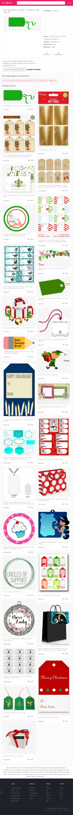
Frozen (48, 788)
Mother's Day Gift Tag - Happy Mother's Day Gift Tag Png (52, 340)
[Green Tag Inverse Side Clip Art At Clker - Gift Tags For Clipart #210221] (54, 287)
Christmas (32, 788)
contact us (20, 63)
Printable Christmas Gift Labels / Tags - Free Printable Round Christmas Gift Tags (16, 234)
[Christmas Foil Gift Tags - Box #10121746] (54, 119)
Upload (69, 3)
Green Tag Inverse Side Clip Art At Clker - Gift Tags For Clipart (53, 299)
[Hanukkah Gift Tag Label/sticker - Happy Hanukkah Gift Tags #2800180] (19, 389)
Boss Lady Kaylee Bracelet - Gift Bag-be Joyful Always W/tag (17, 639)
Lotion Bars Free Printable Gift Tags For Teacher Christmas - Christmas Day (17, 677)
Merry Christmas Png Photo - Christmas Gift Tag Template (52, 268)
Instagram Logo (15, 788)
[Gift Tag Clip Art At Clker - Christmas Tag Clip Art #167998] (19, 97)
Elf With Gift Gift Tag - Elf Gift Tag (48, 375)
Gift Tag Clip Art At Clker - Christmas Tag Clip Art (18, 105)
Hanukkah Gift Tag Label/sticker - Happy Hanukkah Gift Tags (18, 420)
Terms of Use (67, 810)
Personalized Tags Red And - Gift (48, 717)
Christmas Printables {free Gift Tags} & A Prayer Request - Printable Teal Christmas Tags (17, 458)
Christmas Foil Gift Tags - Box (47, 150)
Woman (48, 795)
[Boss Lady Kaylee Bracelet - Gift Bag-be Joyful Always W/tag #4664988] (19, 618)
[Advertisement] (22, 44)
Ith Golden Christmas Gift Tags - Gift (14, 713)
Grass (61, 793)
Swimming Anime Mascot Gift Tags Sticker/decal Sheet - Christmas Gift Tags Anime (17, 287)
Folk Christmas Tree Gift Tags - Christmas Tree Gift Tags (18, 196)
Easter (31, 798)
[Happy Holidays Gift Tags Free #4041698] (19, 573)
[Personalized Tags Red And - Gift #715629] (54, 687)
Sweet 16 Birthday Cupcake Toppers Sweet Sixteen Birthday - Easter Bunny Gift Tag (18, 547)
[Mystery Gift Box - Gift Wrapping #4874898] (19, 737)
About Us (46, 810)
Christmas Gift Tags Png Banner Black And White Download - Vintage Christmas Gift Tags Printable (53, 186)
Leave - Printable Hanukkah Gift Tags (49, 595)
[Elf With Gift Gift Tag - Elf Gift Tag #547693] (54, 361)
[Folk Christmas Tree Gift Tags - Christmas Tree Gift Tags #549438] (19, 179)
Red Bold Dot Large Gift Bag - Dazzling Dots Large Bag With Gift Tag (53, 499)
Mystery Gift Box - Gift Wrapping (13, 756)
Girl (47, 790)
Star (61, 795)
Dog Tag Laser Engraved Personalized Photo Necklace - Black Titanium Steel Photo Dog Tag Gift (18, 503)
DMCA (60, 810)
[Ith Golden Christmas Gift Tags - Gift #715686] (19, 698)
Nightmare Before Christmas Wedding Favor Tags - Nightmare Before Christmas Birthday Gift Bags (53, 649)
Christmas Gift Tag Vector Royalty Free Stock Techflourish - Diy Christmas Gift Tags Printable (52, 241)
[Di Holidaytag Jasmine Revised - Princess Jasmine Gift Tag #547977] (54, 525)
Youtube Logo (15, 793)
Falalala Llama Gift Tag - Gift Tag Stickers (50, 459)
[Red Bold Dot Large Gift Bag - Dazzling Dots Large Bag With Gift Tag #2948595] (54, 482)
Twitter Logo (15, 790)
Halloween (32, 790)
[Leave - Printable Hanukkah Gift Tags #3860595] (54, 573)
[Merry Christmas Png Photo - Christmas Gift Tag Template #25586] (54, 258)
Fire (61, 790)
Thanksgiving (33, 793)
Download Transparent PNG (14, 69)
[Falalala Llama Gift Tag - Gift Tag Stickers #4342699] (54, 437)
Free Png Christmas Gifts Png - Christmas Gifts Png (18, 328)
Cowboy (48, 798)
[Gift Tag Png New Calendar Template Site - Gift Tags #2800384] (54, 394)
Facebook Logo (15, 795)
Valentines (32, 795)
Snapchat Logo (15, 798)
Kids (47, 801)
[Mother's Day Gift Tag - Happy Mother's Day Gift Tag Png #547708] (54, 323)
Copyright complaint (33, 69)
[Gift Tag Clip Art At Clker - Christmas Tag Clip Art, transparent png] (22, 23)
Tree (61, 798)
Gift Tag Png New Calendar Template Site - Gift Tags (52, 407)
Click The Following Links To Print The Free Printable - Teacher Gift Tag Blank (18, 352)
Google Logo (15, 801)
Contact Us (54, 810)
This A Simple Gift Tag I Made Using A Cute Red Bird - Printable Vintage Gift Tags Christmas (17, 156)
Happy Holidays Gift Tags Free (12, 591)
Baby (47, 793)
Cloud (61, 788)
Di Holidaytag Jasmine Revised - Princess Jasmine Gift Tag (53, 542)
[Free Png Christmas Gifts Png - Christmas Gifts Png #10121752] (19, 311)
